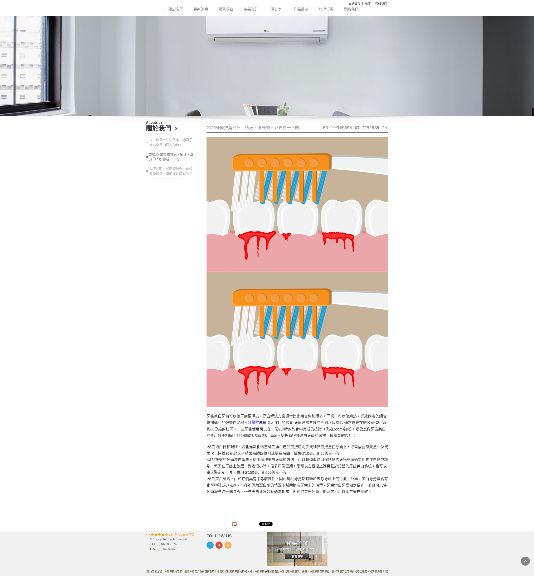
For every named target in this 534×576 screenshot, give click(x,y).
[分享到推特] (219, 545)
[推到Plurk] (234, 524)
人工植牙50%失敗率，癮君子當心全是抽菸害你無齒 (171, 142)
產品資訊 (250, 9)
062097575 (170, 549)
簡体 (368, 3)
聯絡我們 (381, 3)
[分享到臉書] (210, 545)
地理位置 (326, 9)
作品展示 (301, 9)
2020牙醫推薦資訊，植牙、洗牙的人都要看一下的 (171, 157)
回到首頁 (354, 3)
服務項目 (225, 9)
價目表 (276, 9)
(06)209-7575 (168, 544)
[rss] (228, 545)
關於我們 (175, 9)
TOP (525, 561)
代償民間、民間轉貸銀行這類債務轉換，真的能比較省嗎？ (171, 171)
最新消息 (200, 9)
